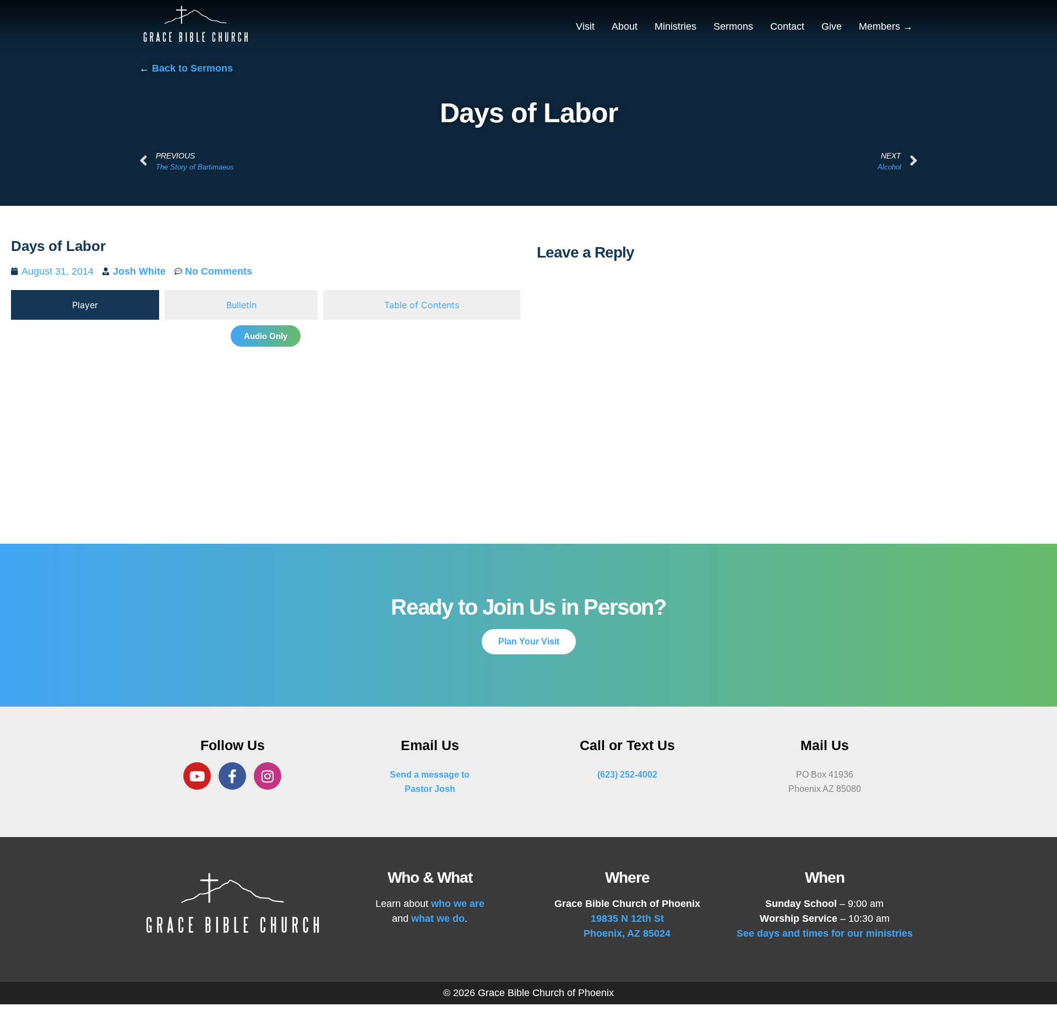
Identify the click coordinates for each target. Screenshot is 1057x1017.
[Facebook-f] (232, 776)
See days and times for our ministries (825, 933)
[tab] (85, 305)
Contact (787, 26)
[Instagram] (267, 776)
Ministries (675, 26)
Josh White (139, 271)
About (625, 26)
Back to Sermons (192, 68)
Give (831, 26)
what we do (438, 918)
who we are (457, 903)
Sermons (733, 26)
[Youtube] (197, 776)
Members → (886, 26)
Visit (585, 26)
